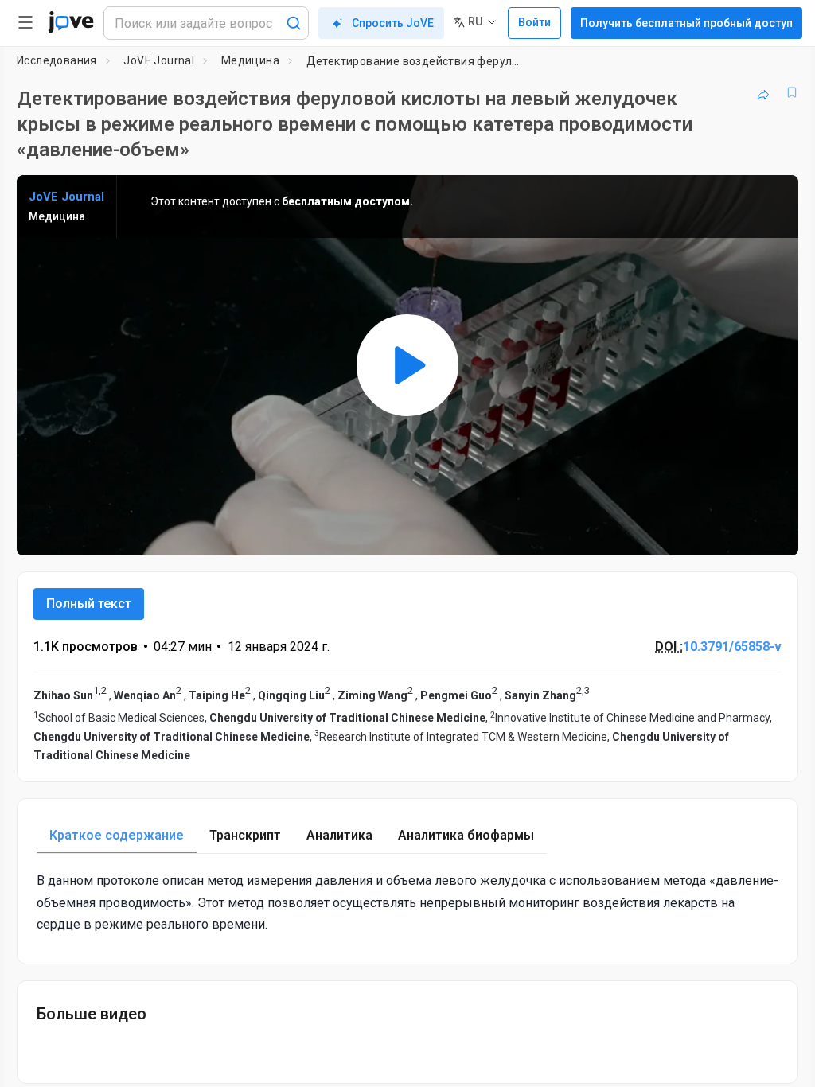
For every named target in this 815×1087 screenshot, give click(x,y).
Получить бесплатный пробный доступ (686, 23)
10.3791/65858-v (732, 646)
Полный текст (88, 603)
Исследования (57, 60)
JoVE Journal (158, 60)
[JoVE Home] (71, 22)
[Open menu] (25, 22)
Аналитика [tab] (339, 835)
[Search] (294, 23)
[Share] (763, 92)
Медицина (250, 60)
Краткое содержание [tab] (116, 835)
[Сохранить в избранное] (792, 92)
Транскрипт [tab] (245, 835)
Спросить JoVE (393, 23)
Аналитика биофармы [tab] (466, 835)
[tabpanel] (407, 902)
